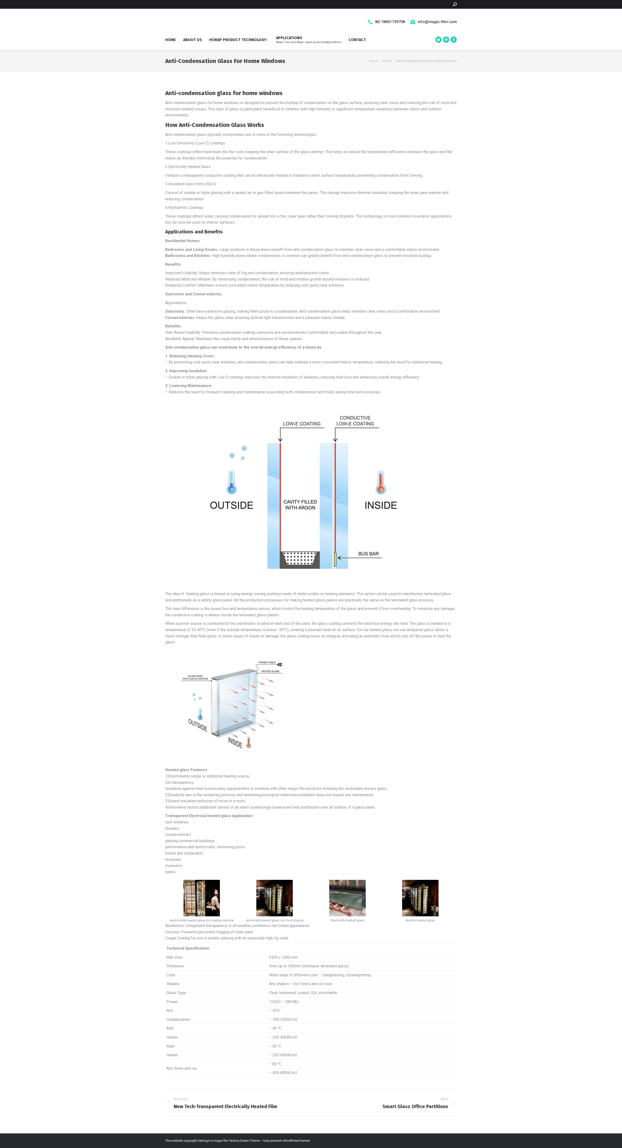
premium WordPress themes (290, 1140)
